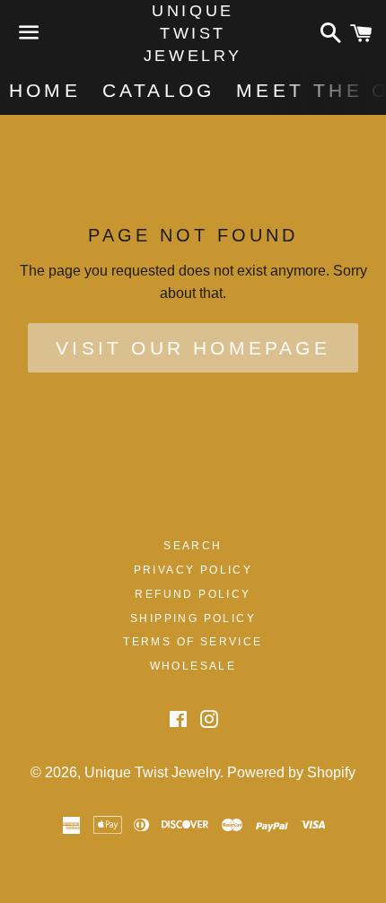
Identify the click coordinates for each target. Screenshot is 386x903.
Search (192, 545)
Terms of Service (192, 642)
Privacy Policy (193, 570)
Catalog (158, 90)
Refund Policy (192, 594)
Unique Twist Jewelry (193, 33)
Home (45, 90)
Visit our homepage (193, 348)
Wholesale (193, 666)
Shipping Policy (193, 618)
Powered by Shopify (291, 772)
